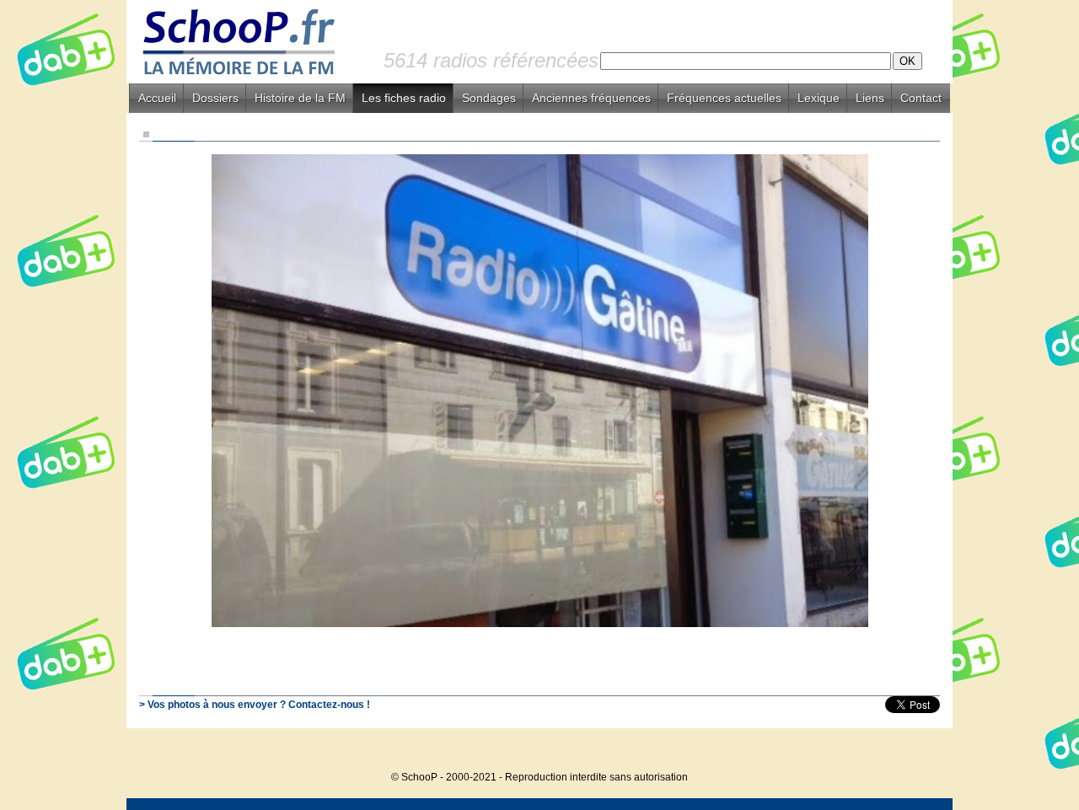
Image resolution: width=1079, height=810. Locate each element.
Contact (921, 98)
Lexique (818, 98)
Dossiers (215, 98)
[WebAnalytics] (919, 751)
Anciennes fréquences (591, 98)
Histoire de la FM (300, 98)
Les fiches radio (404, 98)
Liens (870, 98)
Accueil (157, 98)
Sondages (489, 98)
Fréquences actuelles (724, 98)
